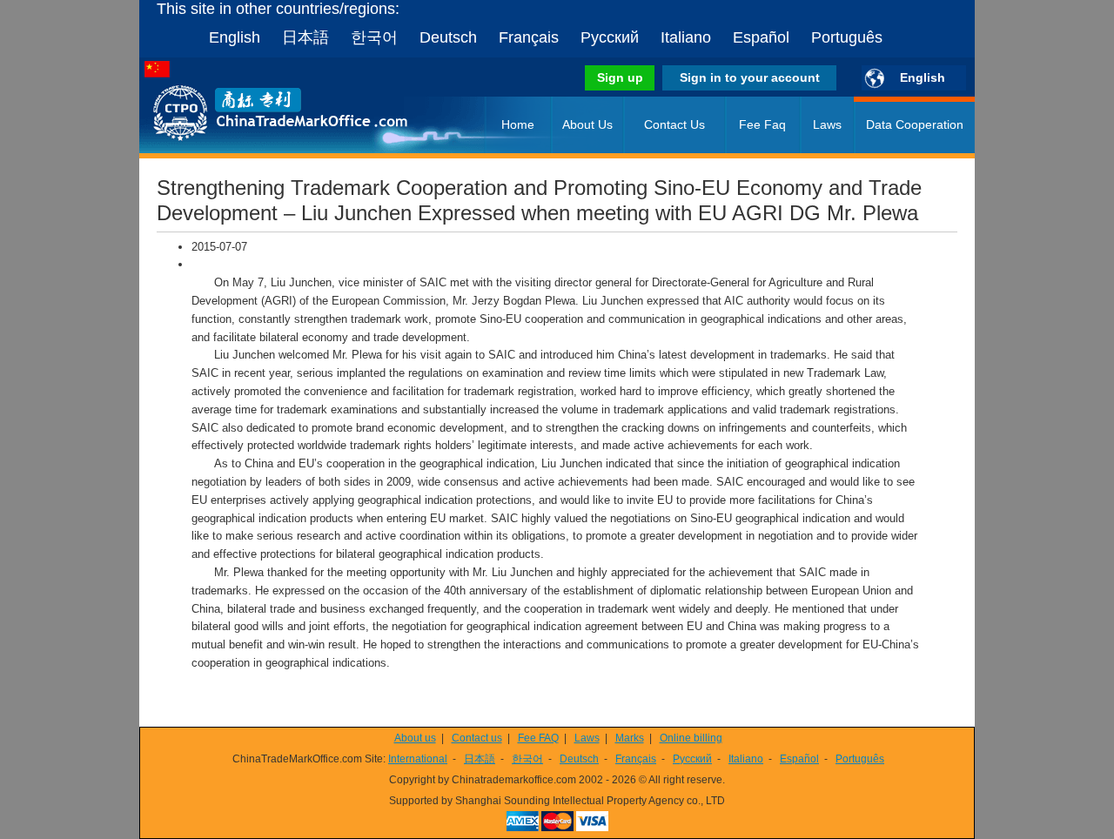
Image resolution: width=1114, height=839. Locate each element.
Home (517, 124)
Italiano (686, 37)
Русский (609, 37)
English (234, 37)
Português (846, 37)
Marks (629, 738)
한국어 (374, 37)
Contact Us (674, 124)
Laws (827, 124)
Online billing (691, 738)
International (417, 759)
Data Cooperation (914, 124)
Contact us (477, 738)
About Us (587, 124)
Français (529, 37)
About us (415, 738)
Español (761, 37)
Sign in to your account (750, 77)
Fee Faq (762, 124)
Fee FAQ (538, 738)
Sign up (620, 77)
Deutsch (448, 37)
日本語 (305, 37)
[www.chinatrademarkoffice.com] (256, 150)
